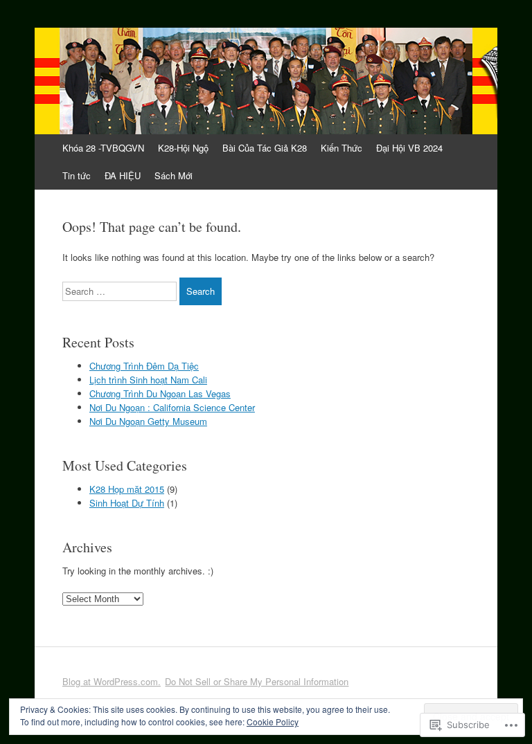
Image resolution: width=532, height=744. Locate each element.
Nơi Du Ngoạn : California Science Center (172, 407)
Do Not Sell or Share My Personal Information (256, 681)
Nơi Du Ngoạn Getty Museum (148, 421)
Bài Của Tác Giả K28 (264, 147)
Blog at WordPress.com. (111, 681)
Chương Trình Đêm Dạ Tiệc (144, 365)
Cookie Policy (273, 721)
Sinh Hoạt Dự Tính (126, 502)
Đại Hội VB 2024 (409, 147)
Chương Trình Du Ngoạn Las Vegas (160, 393)
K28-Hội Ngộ (183, 147)
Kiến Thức (341, 147)
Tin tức (76, 175)
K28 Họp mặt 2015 (126, 489)
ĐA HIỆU (123, 175)
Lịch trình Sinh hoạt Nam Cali (148, 379)
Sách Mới (173, 175)
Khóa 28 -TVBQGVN (103, 147)
